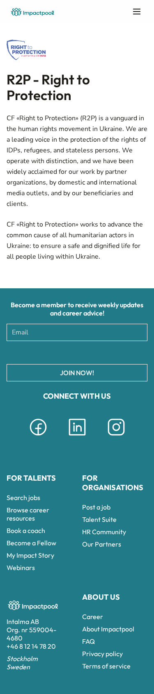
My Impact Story (30, 555)
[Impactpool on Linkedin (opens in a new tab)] (77, 437)
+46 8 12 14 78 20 (31, 646)
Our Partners (101, 544)
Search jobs (23, 497)
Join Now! (77, 373)
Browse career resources (28, 514)
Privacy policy (102, 654)
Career (92, 616)
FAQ (88, 641)
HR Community (104, 532)
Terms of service (106, 666)
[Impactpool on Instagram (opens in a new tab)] (116, 437)
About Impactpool (108, 629)
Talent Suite (99, 519)
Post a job (96, 507)
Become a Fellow (31, 543)
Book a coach (26, 530)
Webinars (21, 567)
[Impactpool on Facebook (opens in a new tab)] (38, 437)
